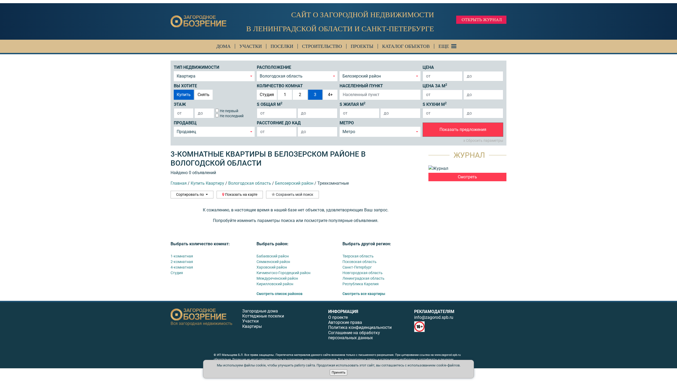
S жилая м (352, 104)
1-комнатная (182, 256)
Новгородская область (362, 273)
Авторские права (345, 322)
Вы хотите (185, 85)
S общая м (269, 104)
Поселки (282, 46)
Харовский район (272, 267)
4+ (330, 94)
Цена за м (435, 85)
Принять (338, 372)
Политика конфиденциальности (360, 327)
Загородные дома (260, 311)
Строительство (322, 46)
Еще (443, 46)
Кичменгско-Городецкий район (283, 273)
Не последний (232, 116)
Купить (184, 94)
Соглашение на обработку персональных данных (354, 335)
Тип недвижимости (196, 67)
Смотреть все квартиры (363, 294)
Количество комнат (280, 85)
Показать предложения (463, 129)
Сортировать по (190, 194)
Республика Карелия (360, 284)
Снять (203, 94)
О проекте (338, 317)
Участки (250, 46)
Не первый (229, 111)
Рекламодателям (434, 311)
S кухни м (435, 104)
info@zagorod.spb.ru (433, 317)
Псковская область (359, 262)
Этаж (180, 104)
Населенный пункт (361, 85)
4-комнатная (182, 267)
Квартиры (252, 326)
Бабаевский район (273, 256)
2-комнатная (182, 262)
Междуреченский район (277, 278)
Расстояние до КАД (279, 122)
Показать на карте (240, 194)
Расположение (274, 67)
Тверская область (358, 256)
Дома (223, 46)
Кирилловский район (275, 284)
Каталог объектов (406, 46)
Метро (347, 122)
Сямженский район (273, 262)
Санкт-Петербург (357, 267)
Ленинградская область (363, 278)
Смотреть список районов (280, 294)
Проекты (362, 46)
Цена (428, 67)
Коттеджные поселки (263, 316)
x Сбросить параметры (483, 140)
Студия (267, 94)
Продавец (185, 122)
